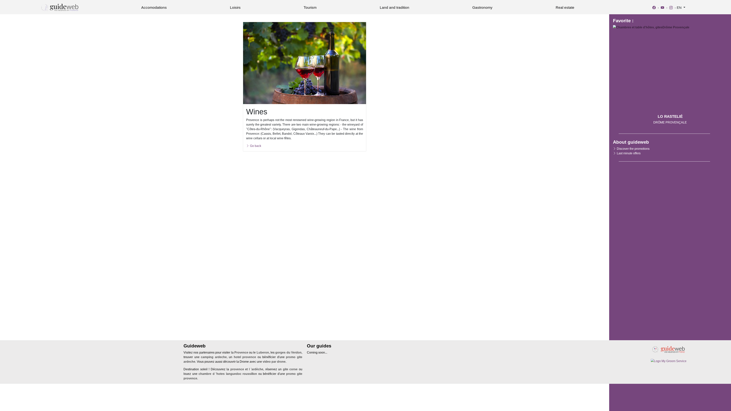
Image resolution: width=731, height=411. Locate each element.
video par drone (274, 361)
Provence (241, 352)
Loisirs (235, 8)
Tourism (310, 8)
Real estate (565, 8)
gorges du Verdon (288, 352)
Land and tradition (394, 8)
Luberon (263, 352)
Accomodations (154, 8)
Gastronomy (482, 8)
